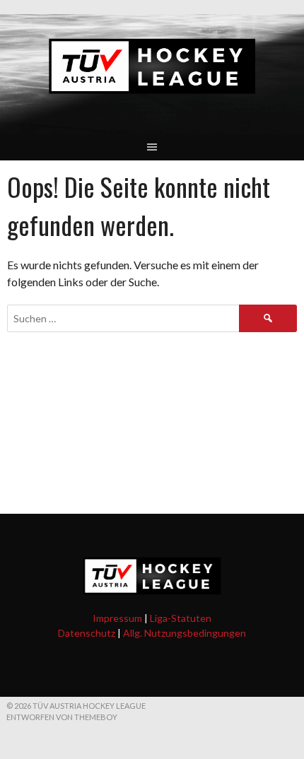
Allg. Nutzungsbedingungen (184, 633)
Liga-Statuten (180, 618)
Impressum (117, 618)
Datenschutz (86, 633)
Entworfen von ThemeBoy (61, 717)
